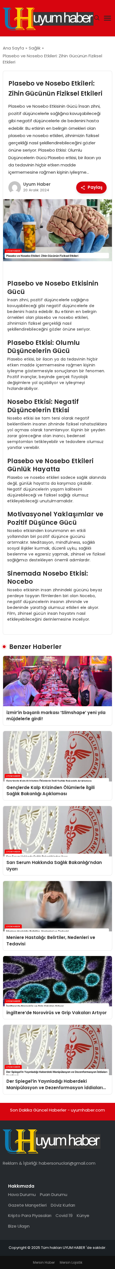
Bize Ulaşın (19, 1226)
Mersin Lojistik (71, 1262)
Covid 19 (64, 1215)
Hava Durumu (22, 1194)
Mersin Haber (44, 1262)
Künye (83, 1215)
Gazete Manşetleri (27, 1205)
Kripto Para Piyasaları (29, 1215)
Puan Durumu (53, 1194)
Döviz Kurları (63, 1205)
